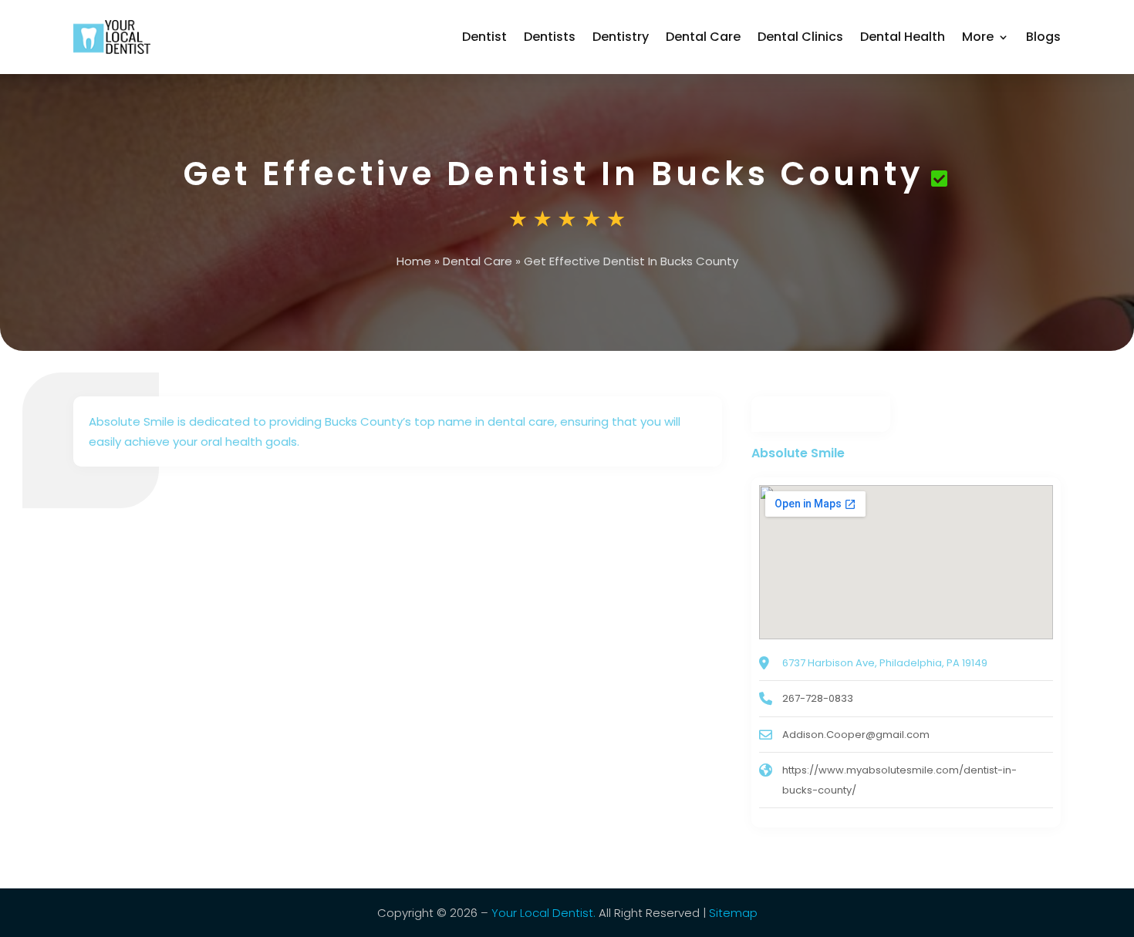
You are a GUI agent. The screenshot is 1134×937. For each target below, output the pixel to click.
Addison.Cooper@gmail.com (856, 734)
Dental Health (902, 37)
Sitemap (733, 913)
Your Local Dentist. (543, 913)
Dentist (484, 37)
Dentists (549, 37)
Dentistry (620, 37)
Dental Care (703, 37)
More (978, 37)
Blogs (1043, 37)
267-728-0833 (817, 698)
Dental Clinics (800, 37)
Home (414, 261)
